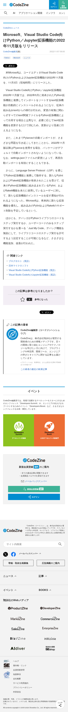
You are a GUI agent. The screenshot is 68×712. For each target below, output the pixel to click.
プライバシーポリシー (22, 687)
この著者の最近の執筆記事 (34, 369)
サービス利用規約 (20, 683)
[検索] (5, 13)
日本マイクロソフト (19, 265)
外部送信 (17, 691)
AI (14, 12)
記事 (41, 576)
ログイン (35, 496)
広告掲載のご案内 (51, 563)
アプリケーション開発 (30, 12)
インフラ (50, 12)
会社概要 (17, 678)
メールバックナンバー (36, 481)
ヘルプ (16, 661)
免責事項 (17, 674)
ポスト (11, 65)
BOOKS (43, 590)
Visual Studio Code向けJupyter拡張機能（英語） (33, 274)
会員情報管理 (19, 669)
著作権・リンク (19, 665)
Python (7, 58)
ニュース (27, 58)
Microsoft (16, 58)
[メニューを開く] (4, 4)
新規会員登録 (35, 489)
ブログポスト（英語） (20, 260)
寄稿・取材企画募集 (18, 563)
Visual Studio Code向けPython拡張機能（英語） (33, 270)
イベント (8, 590)
